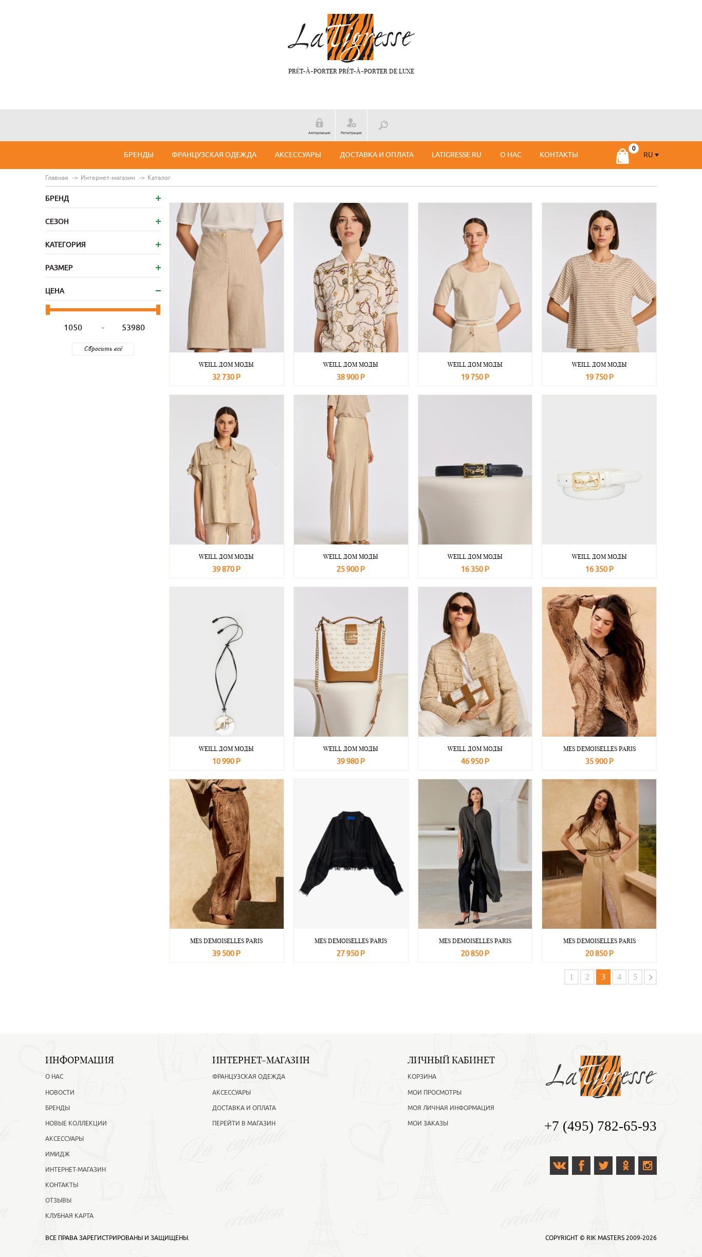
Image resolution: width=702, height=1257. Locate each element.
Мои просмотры (434, 1093)
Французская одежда (214, 155)
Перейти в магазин (243, 1123)
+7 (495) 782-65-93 (600, 1126)
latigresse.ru (457, 155)
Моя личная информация (451, 1108)
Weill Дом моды (226, 364)
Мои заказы (428, 1123)
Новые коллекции (76, 1123)
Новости (60, 1093)
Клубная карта (69, 1216)
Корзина (422, 1077)
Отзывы (58, 1200)
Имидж (57, 1154)
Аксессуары (298, 155)
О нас (511, 155)
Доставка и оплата (377, 155)
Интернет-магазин (75, 1170)
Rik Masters (605, 1238)
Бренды (139, 155)
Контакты (559, 155)
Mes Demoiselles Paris (599, 749)
